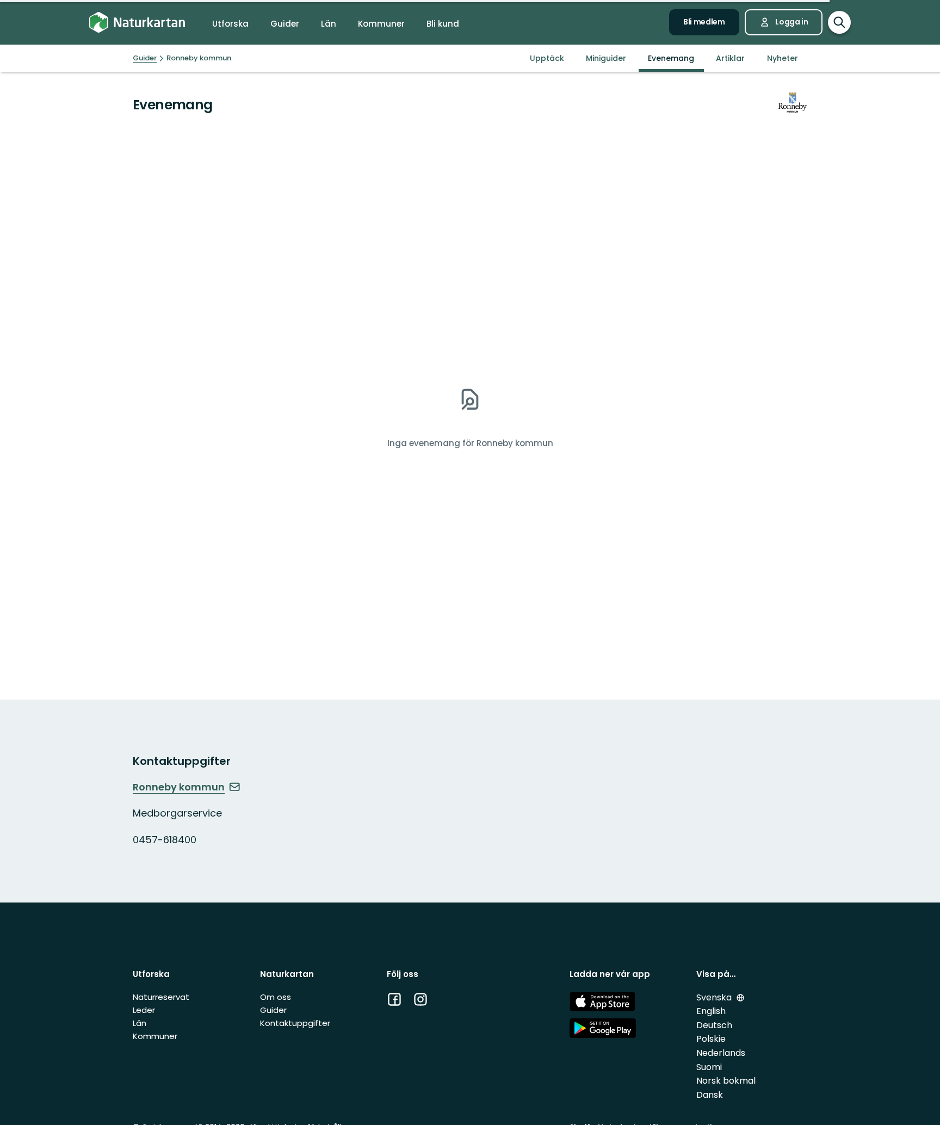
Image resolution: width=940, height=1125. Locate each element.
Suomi (709, 1067)
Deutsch (714, 1025)
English (711, 1011)
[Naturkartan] (137, 22)
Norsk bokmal (726, 1080)
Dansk (709, 1095)
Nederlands (720, 1053)
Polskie (711, 1039)
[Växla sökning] (839, 22)
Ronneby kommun (179, 787)
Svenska (715, 997)
